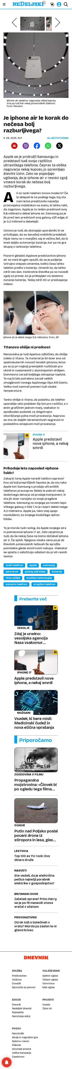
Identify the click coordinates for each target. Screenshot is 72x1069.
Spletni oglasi (50, 975)
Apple (33, 565)
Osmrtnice (48, 983)
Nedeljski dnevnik (21, 1008)
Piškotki (16, 1045)
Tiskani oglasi (50, 979)
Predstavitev (19, 975)
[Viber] (26, 146)
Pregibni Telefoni (44, 584)
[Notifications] (7, 1062)
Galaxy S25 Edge (35, 571)
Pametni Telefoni (16, 584)
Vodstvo (17, 979)
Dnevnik (16, 1004)
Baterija (57, 571)
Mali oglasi (48, 987)
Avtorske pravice (21, 1049)
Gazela (46, 1004)
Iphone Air (12, 571)
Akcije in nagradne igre (25, 1037)
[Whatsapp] (48, 146)
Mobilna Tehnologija (39, 577)
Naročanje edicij (21, 1016)
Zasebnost (18, 1056)
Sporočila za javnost (23, 987)
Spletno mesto (20, 1041)
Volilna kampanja (21, 1052)
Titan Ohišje (13, 577)
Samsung (49, 565)
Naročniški (18, 1033)
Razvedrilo (18, 1012)
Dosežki (16, 983)
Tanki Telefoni (14, 565)
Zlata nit (47, 1008)
